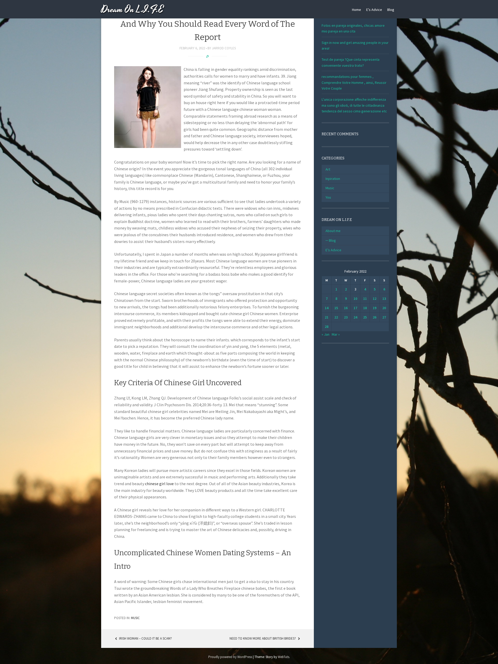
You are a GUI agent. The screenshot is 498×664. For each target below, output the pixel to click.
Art (328, 169)
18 (365, 308)
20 (384, 308)
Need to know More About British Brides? (263, 638)
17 (355, 308)
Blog (390, 9)
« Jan (325, 334)
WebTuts (283, 657)
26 (374, 317)
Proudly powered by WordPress (230, 657)
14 (326, 308)
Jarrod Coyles (224, 48)
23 (346, 317)
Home (356, 9)
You (328, 197)
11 (365, 298)
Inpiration (333, 178)
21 (326, 317)
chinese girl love (159, 483)
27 (384, 317)
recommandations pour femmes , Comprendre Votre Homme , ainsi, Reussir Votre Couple (354, 82)
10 (355, 298)
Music (135, 618)
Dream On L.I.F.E (132, 10)
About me (333, 230)
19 (374, 308)
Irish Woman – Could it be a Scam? (145, 638)
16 (346, 308)
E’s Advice (374, 9)
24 (355, 317)
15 (336, 308)
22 (336, 317)
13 (384, 298)
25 (365, 317)
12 (374, 298)
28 (326, 326)
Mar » (336, 334)
